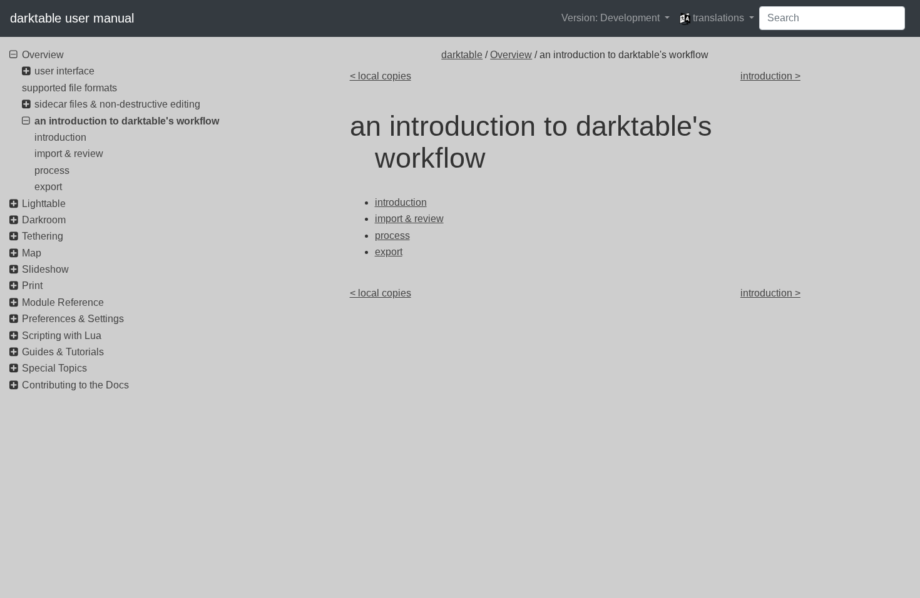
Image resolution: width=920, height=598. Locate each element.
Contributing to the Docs (75, 385)
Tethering (42, 236)
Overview (511, 54)
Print (32, 285)
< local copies (380, 76)
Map (31, 253)
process (51, 170)
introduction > (770, 76)
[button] (615, 18)
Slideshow (45, 269)
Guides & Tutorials (63, 352)
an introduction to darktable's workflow (126, 121)
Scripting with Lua (61, 335)
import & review (68, 153)
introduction (60, 137)
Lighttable (44, 203)
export (48, 186)
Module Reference (63, 302)
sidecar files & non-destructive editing (117, 104)
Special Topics (54, 368)
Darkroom (44, 220)
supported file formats (69, 88)
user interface (64, 71)
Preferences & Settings (73, 318)
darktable (462, 54)
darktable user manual (72, 18)
